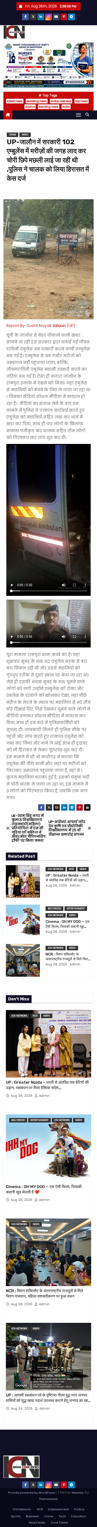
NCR (71, 869)
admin (75, 885)
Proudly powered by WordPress (31, 1492)
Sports (16, 1516)
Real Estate (37, 1522)
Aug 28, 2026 (56, 885)
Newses (77, 1492)
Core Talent (59, 1522)
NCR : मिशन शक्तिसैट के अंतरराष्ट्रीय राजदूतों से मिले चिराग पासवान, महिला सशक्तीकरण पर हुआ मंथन (44, 1293)
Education (78, 1516)
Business (32, 1516)
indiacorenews (61, 101)
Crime (12, 134)
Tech (62, 1516)
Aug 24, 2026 (22, 1408)
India (66, 107)
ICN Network (55, 869)
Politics (79, 1509)
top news (81, 101)
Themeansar (48, 1499)
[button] (88, 114)
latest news (15, 101)
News (25, 134)
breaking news (37, 101)
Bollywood (54, 908)
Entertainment (76, 908)
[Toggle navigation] (78, 115)
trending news (48, 107)
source (30, 107)
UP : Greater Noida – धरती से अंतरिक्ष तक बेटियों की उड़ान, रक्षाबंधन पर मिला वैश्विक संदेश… (67, 880)
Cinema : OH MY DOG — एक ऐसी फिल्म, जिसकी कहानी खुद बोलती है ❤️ (68, 926)
